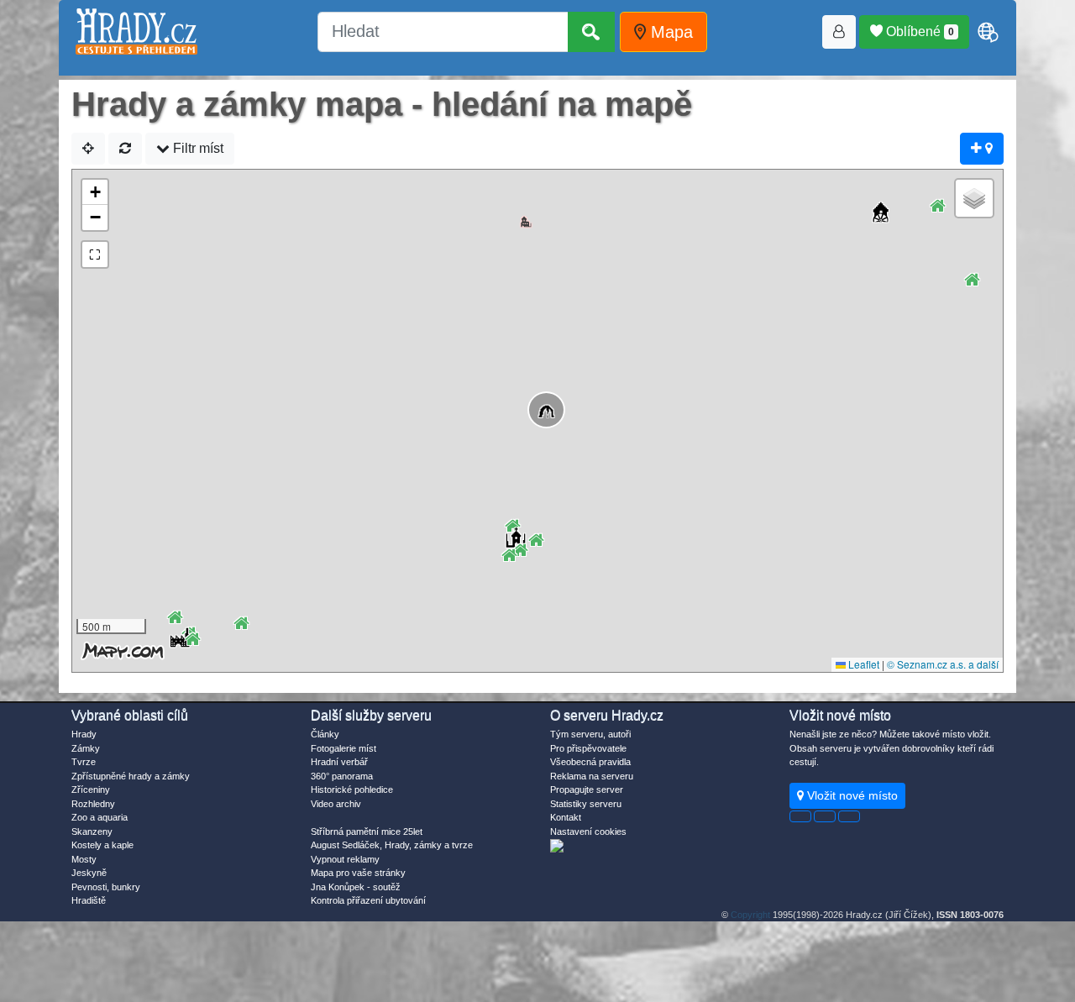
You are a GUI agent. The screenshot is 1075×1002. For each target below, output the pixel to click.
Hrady (84, 734)
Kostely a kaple (102, 845)
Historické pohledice (352, 789)
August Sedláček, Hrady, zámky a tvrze (392, 845)
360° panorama (342, 776)
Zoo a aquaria (99, 817)
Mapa (669, 32)
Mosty (84, 859)
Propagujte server (586, 789)
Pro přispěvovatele (588, 748)
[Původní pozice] (125, 149)
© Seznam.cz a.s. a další (943, 664)
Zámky (85, 748)
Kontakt (565, 817)
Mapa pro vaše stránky (358, 873)
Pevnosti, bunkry (105, 887)
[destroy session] (849, 816)
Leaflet (862, 664)
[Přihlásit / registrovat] (839, 32)
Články (325, 734)
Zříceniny (90, 789)
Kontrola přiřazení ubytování (368, 900)
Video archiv (336, 804)
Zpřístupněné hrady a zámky (130, 776)
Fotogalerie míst (343, 748)
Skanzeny (92, 831)
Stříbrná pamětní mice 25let (366, 831)
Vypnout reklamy (345, 859)
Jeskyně (89, 873)
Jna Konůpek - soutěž (356, 887)
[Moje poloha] (88, 149)
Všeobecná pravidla (590, 762)
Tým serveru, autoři (590, 734)
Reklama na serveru (591, 776)
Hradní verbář (339, 762)
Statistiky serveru (585, 804)
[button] (537, 401)
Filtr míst (196, 148)
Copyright (750, 915)
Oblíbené (918, 31)
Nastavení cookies (588, 831)
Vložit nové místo (851, 795)
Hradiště (88, 900)
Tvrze (83, 762)
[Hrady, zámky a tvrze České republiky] (136, 31)
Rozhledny (93, 804)
